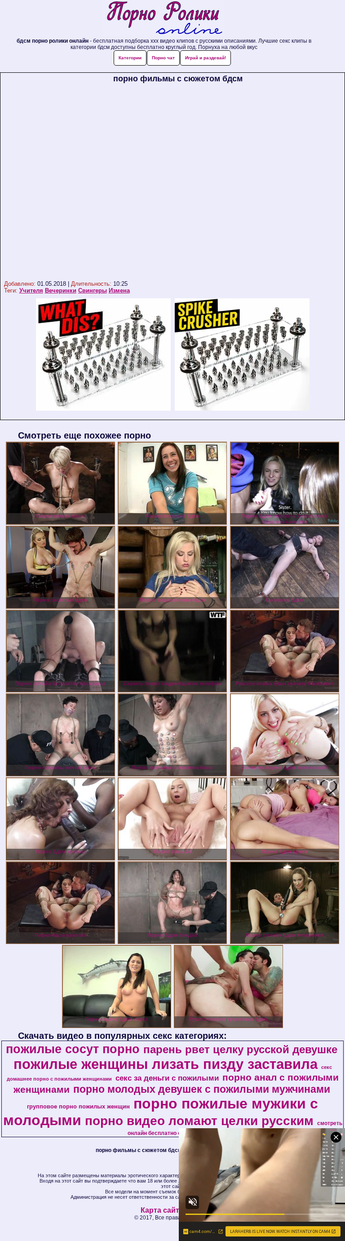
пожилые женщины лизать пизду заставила (165, 1064)
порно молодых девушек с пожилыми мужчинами (201, 1089)
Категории (130, 57)
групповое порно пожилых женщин (78, 1106)
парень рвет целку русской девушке (240, 1049)
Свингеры (92, 290)
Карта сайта (162, 1210)
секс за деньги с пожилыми (167, 1077)
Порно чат (163, 57)
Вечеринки (60, 290)
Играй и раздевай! (205, 57)
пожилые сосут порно (73, 1049)
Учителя (31, 290)
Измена (119, 290)
